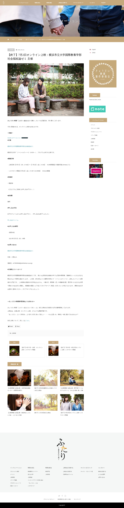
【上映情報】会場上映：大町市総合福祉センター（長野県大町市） (19, 389)
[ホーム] (8, 37)
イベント (93, 125)
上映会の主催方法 (67, 471)
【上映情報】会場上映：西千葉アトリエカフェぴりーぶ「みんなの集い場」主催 (71, 389)
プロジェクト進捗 (95, 128)
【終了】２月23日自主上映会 (42, 413)
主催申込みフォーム (68, 474)
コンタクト (92, 2)
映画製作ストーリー (33, 471)
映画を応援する (102, 471)
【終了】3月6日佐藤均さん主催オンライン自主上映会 (45, 389)
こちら (27, 320)
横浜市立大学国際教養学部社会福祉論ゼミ (20, 146)
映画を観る (49, 2)
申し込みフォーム (13, 220)
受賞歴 (92, 142)
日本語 (93, 52)
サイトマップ (77, 499)
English (103, 2)
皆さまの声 (30, 474)
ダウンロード (24, 137)
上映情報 (11, 50)
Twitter (59, 495)
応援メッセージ (94, 145)
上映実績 (30, 477)
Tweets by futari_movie (95, 99)
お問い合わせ (101, 477)
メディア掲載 (94, 135)
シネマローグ (31, 486)
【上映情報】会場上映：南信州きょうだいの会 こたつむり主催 (19, 414)
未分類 (92, 149)
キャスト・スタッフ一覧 (87, 471)
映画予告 (47, 471)
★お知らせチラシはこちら (14, 138)
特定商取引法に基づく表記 (64, 499)
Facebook (62, 495)
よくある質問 (101, 474)
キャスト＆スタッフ (78, 2)
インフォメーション (23, 2)
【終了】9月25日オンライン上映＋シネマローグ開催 (71, 414)
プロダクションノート (96, 131)
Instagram (65, 495)
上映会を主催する (62, 2)
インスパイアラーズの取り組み (35, 480)
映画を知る (37, 2)
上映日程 (47, 474)
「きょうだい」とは (33, 483)
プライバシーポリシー (49, 499)
